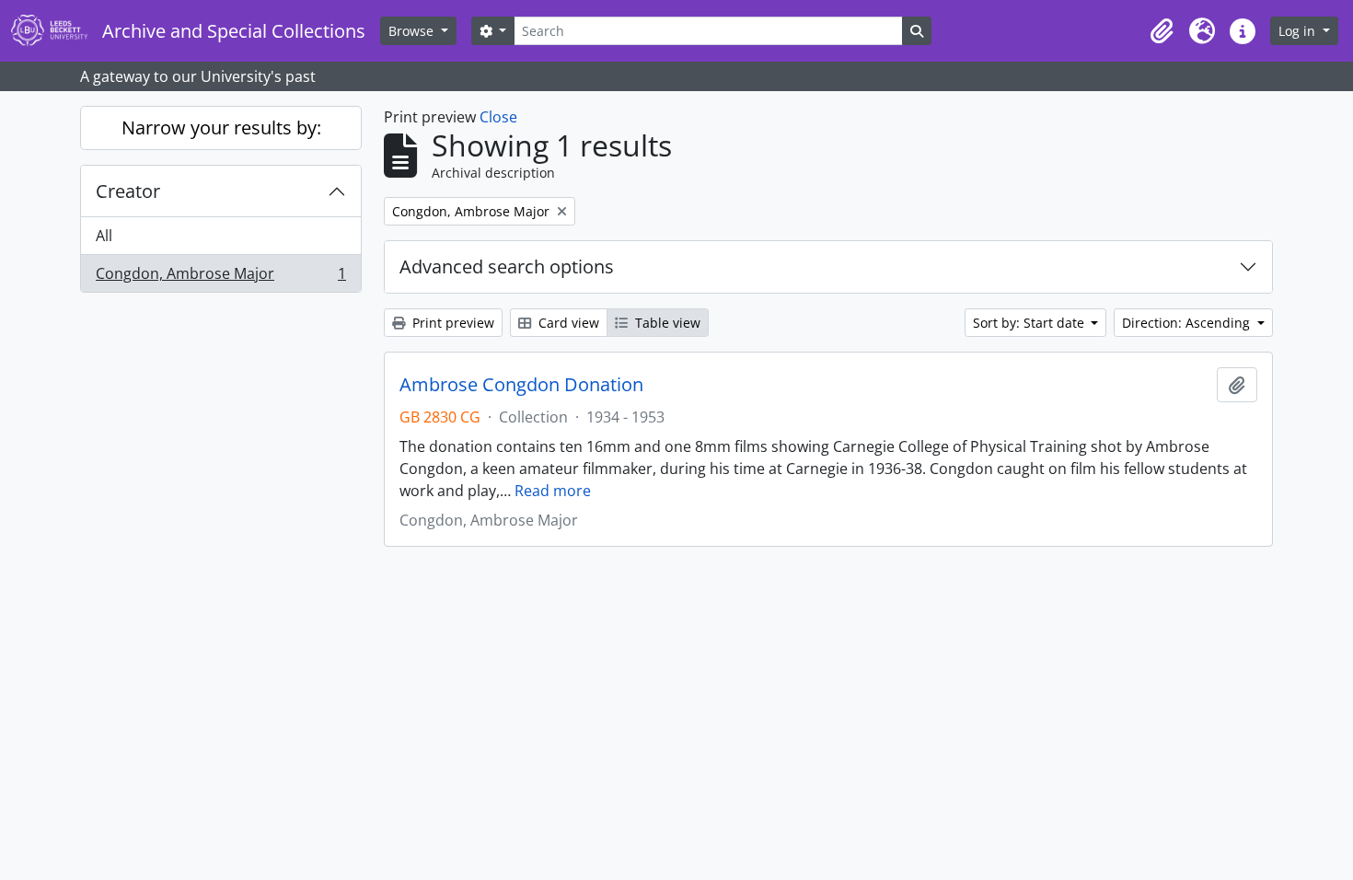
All (104, 236)
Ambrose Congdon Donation (521, 385)
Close (498, 117)
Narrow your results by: (221, 127)
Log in (1298, 31)
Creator (128, 191)
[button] (1161, 31)
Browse (412, 31)
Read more (553, 491)
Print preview (451, 322)
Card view (567, 322)
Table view (665, 322)
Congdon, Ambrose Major (220, 277)
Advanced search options (506, 266)
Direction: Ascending (1188, 322)
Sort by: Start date (1030, 322)
